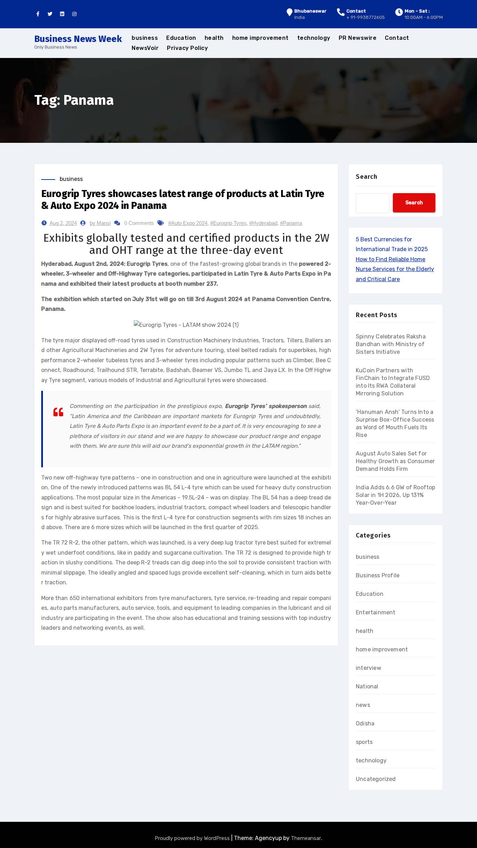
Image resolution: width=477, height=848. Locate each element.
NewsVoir (145, 48)
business (145, 38)
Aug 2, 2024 (63, 223)
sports (364, 742)
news (363, 705)
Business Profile (377, 575)
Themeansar (306, 838)
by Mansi (100, 223)
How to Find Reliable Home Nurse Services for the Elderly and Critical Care (395, 269)
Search (366, 177)
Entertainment (376, 612)
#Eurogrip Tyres (228, 223)
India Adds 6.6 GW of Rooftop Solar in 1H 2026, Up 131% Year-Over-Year (395, 495)
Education (181, 38)
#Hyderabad (263, 223)
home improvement (260, 38)
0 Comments (139, 223)
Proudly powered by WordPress (193, 838)
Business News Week (78, 39)
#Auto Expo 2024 (187, 223)
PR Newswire (358, 38)
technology (313, 38)
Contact (397, 38)
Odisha (365, 723)
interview (368, 668)
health (214, 38)
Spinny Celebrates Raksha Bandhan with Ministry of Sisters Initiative (391, 344)
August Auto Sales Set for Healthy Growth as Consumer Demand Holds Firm (395, 461)
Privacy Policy (187, 48)
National (367, 686)
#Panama (291, 223)
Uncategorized (376, 779)
